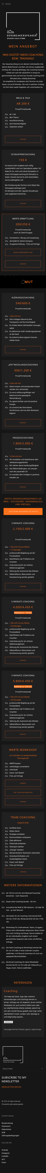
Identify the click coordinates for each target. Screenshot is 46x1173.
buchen (23, 139)
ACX (3, 1159)
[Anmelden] (42, 1068)
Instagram (6, 1153)
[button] (6, 4)
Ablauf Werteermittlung (23, 252)
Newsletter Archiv (11, 1087)
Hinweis (23, 783)
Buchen (23, 203)
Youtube (5, 1150)
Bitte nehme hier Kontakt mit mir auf (23, 511)
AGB (3, 1132)
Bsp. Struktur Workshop (23, 792)
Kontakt (23, 264)
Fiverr (4, 1162)
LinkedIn (5, 1156)
